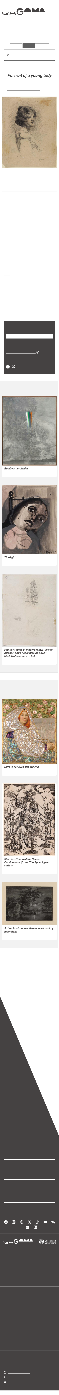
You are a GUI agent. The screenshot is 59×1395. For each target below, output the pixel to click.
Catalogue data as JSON (19, 352)
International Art (13, 230)
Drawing (8, 259)
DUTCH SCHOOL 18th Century (20, 935)
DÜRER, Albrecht (13, 869)
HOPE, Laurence (13, 561)
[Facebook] (8, 366)
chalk (7, 274)
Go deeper (47, 34)
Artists (29, 34)
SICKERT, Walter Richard (23, 89)
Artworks (11, 34)
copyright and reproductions (18, 983)
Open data (9, 1299)
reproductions (11, 979)
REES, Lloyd (10, 660)
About (34, 1303)
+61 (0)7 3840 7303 (18, 1376)
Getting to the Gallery (19, 1372)
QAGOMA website (13, 1303)
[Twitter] (13, 366)
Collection (23, 22)
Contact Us (13, 1381)
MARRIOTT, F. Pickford (16, 771)
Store (6, 1307)
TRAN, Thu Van (12, 472)
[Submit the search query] (5, 55)
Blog (33, 1299)
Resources (42, 45)
